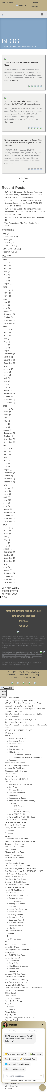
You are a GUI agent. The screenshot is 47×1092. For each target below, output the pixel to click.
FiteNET (12, 672)
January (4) (8, 448)
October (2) (8, 576)
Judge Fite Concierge (18, 909)
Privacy (15, 677)
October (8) (8, 476)
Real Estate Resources (23, 616)
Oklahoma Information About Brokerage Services (16, 656)
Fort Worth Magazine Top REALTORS (20, 868)
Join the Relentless (17, 792)
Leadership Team (16, 741)
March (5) (7, 451)
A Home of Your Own (18, 895)
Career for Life (11, 776)
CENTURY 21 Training (18, 819)
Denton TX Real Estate (14, 847)
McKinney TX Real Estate (15, 974)
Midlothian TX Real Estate (16, 977)
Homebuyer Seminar (13, 931)
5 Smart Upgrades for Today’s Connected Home (21, 63)
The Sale (13, 928)
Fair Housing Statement (15, 857)
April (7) (7, 457)
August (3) (8, 390)
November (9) (9, 558)
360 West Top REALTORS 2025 (18, 730)
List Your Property (17, 922)
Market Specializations (14, 958)
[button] (1, 1060)
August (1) (8, 549)
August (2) (8, 470)
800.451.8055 (7, 2)
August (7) (8, 351)
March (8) (7, 494)
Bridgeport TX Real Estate (16, 771)
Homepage (9, 933)
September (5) (9, 393)
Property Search (11, 1020)
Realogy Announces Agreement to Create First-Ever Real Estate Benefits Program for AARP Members (23, 142)
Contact (11, 675)
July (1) (7, 567)
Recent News (8, 252)
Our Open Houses (12, 998)
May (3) (7, 342)
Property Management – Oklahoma (19, 1017)
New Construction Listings (16, 982)
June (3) (7, 278)
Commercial (14, 960)
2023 (5, 366)
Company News (9, 249)
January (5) (8, 409)
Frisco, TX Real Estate (14, 876)
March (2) (7, 265)
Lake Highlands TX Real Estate (18, 950)
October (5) (8, 317)
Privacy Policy (10, 1012)
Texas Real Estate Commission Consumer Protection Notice (19, 652)
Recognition (14, 760)
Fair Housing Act (37, 656)
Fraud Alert (5, 658)
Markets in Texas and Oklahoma (23, 611)
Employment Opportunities (20, 784)
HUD (7, 936)
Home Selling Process (14, 914)
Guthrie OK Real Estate (14, 887)
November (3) (9, 320)
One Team (23, 621)
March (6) (7, 335)
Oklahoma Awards (16, 744)
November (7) (9, 399)
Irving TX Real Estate (13, 939)
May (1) (7, 540)
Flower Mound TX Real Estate (17, 866)
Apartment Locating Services (17, 765)
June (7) (7, 384)
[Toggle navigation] (42, 14)
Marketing (13, 795)
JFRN (7, 941)
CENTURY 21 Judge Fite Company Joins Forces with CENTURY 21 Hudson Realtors (22, 102)
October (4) (8, 396)
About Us (23, 626)
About (7, 736)
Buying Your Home (17, 903)
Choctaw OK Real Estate (15, 825)
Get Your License (16, 790)
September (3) (9, 314)
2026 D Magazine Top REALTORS (19, 700)
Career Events (10, 591)
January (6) (8, 329)
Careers (8, 782)
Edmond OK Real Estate (15, 852)
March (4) (7, 296)
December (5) (9, 482)
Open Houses (10, 996)
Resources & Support (18, 798)
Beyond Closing (15, 898)
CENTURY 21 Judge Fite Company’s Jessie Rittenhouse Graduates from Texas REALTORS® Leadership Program (24, 211)
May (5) (7, 275)
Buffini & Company (22, 811)
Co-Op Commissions (29, 672)
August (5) (8, 430)
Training (12, 803)
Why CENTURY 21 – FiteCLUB (22, 817)
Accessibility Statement (27, 658)
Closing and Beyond (17, 917)
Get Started (14, 787)
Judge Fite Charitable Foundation (28, 757)
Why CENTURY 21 (17, 814)
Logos (11, 1006)
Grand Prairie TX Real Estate (17, 885)
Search (22, 6)
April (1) (7, 537)
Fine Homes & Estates (18, 966)
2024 (5, 327)
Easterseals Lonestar (22, 754)
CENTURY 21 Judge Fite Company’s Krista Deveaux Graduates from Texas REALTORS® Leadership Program (23, 203)
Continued (14, 80)
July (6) (7, 308)
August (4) (8, 284)
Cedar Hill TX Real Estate (15, 822)
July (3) (7, 281)
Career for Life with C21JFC (16, 779)
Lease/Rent (9, 952)
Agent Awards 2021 (17, 738)
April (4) (7, 339)
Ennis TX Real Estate (13, 855)
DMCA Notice (14, 658)
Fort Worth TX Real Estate (16, 874)
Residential (13, 971)
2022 (5, 406)
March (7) (7, 415)
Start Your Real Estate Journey (22, 801)
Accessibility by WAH (9, 698)
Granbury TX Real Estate (15, 882)
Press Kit (23, 675)
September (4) (9, 573)
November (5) (9, 518)
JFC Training (19, 806)
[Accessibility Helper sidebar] (7, 688)
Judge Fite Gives (12, 947)
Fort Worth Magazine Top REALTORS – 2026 (24, 871)
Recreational (14, 968)
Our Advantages (16, 749)
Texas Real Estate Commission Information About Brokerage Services (22, 654)
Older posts (23, 178)
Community (8, 237)
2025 (5, 287)
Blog (36, 46)
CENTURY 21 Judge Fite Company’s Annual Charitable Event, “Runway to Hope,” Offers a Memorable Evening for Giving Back (23, 194)
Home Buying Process (14, 893)
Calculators (13, 906)
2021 (5, 446)
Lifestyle (7, 243)
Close (3, 691)
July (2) (7, 546)
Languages (18, 901)
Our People (8, 246)
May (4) (7, 381)
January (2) (8, 369)
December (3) (9, 442)
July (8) (7, 348)
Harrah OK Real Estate (14, 890)
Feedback (9, 860)
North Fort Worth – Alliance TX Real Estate (23, 987)
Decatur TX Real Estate (14, 844)
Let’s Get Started (16, 920)
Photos (12, 1009)
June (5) (7, 305)
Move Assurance (16, 925)
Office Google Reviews (14, 990)
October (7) (8, 515)
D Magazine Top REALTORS (16, 838)
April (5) (7, 271)
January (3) (8, 262)
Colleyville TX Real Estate (15, 828)
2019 (5, 525)
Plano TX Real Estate (13, 1001)
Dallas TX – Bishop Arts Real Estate (20, 841)
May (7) (7, 421)
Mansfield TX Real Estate (15, 955)
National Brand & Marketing (16, 979)
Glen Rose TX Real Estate (15, 879)
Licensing (17, 809)
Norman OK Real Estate (15, 985)
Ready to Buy (15, 912)
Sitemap (35, 675)
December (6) (9, 323)
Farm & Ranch (15, 963)
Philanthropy (14, 752)
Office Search (10, 993)
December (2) (9, 403)
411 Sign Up (10, 733)
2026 (5, 260)
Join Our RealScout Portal (15, 944)
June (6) (7, 345)
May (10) (7, 500)
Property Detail (11, 1015)
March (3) (7, 268)
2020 (5, 485)
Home (30, 46)
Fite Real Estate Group (14, 863)
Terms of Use (29, 677)
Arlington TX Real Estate (15, 768)
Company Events (10, 588)
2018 (5, 564)
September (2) (9, 354)
